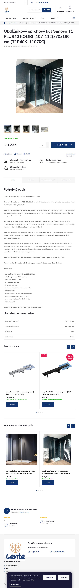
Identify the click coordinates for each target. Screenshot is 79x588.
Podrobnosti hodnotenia (29, 46)
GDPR (7, 568)
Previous (68, 347)
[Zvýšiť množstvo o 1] (47, 143)
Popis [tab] (12, 180)
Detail (12, 404)
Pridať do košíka (64, 145)
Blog (7, 571)
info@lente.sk (35, 552)
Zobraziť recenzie (24, 512)
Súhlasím (64, 577)
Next (73, 347)
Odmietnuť (49, 577)
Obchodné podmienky (10, 2)
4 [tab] (42, 412)
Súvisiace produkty (47, 180)
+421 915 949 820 (58, 552)
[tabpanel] (22, 380)
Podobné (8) (65, 180)
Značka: (70, 154)
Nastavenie (15, 585)
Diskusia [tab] (30, 180)
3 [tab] (40, 412)
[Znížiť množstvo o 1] (47, 146)
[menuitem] (12, 18)
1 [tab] (36, 412)
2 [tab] (38, 412)
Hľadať (47, 10)
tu (33, 580)
